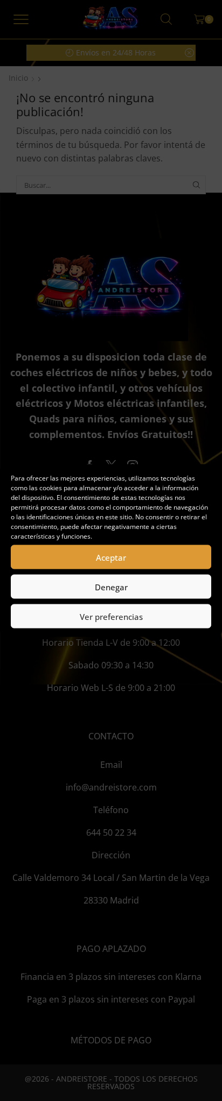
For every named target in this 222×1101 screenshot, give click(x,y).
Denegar (111, 586)
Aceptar (111, 557)
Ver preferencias (111, 616)
